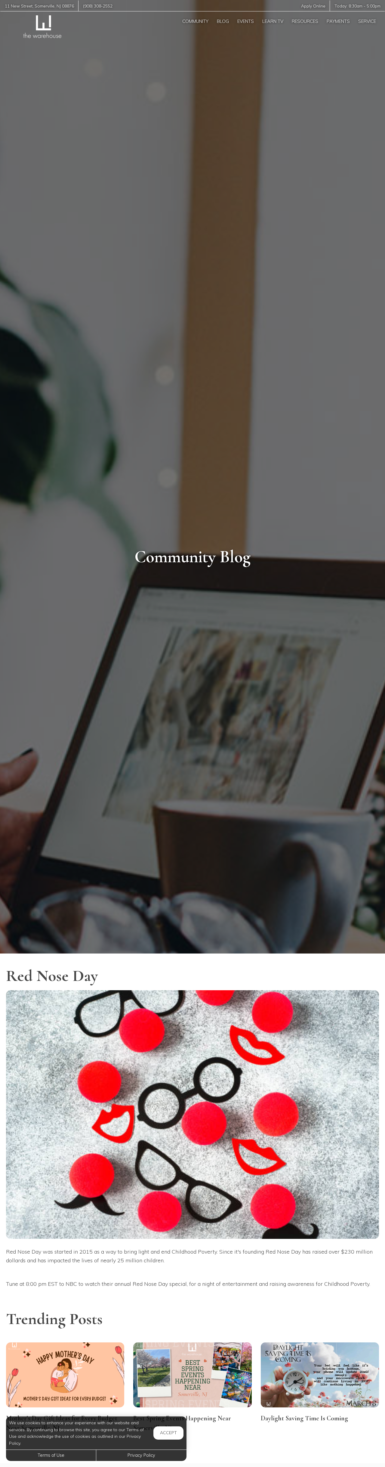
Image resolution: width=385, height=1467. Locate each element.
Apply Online (313, 5)
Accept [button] (168, 1432)
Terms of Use (51, 1455)
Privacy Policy (141, 1455)
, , (39, 5)
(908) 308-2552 (97, 5)
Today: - (357, 5)
